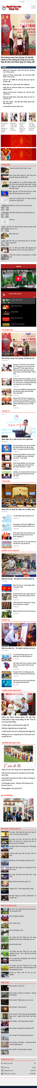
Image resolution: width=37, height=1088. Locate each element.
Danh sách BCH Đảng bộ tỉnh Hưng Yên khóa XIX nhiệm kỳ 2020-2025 (22, 176)
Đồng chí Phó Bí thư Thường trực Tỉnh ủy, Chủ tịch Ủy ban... (19, 93)
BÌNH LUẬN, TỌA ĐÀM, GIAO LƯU (11, 830)
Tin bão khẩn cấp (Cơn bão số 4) (13, 106)
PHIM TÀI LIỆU (5, 984)
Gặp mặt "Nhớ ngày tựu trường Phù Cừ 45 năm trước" (22, 870)
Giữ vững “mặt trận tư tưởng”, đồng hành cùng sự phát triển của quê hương (24, 665)
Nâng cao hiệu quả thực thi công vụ (24, 611)
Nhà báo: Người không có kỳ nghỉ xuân (14, 728)
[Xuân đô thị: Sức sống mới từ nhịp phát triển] (18, 756)
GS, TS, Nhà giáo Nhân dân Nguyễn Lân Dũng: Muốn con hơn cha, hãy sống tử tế (22, 249)
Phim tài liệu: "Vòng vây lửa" (18, 1009)
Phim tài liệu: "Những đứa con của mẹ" (21, 1001)
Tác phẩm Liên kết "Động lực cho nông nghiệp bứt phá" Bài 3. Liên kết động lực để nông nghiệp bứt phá (22, 969)
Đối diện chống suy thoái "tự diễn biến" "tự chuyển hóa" (22, 898)
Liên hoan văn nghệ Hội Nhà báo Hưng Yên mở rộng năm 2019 (22, 912)
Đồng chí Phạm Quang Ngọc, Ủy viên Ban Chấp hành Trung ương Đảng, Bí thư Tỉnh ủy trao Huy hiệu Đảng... (18, 719)
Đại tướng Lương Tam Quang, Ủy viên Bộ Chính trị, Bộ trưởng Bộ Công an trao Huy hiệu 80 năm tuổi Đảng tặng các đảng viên (18, 59)
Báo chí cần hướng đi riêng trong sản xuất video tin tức (22, 227)
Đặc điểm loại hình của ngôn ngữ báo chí (22, 212)
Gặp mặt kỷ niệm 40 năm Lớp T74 (19, 883)
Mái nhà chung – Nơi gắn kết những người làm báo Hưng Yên (19, 102)
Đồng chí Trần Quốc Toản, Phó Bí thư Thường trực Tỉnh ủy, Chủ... (19, 71)
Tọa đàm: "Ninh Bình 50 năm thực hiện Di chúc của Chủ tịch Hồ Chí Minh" (22, 835)
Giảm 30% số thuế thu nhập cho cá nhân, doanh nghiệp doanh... (19, 88)
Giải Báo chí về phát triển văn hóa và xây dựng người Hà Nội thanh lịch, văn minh (24, 473)
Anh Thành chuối (14, 925)
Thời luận (6, 481)
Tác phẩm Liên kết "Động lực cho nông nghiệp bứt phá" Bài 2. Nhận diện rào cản (22, 940)
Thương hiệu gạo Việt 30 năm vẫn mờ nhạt (22, 856)
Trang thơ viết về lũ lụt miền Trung (20, 168)
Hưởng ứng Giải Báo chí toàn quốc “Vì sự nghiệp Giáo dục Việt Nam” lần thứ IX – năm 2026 (24, 456)
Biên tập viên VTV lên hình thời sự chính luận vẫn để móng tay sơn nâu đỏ (22, 192)
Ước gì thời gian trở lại (16, 932)
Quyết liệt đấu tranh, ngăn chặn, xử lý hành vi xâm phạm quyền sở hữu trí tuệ (24, 595)
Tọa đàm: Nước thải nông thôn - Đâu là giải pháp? (22, 849)
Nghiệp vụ (6, 620)
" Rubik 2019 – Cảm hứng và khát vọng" (21, 890)
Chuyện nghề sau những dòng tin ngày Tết (15, 725)
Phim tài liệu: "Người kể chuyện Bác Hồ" (21, 1030)
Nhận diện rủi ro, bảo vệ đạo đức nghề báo (16, 84)
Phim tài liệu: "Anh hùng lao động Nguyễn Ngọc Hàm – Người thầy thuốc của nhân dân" (22, 1018)
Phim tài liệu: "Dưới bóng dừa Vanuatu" (21, 1037)
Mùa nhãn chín (13, 234)
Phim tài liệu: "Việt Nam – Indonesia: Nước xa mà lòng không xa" (22, 1045)
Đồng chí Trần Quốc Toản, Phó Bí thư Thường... (13, 127)
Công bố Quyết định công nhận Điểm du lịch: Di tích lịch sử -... (19, 97)
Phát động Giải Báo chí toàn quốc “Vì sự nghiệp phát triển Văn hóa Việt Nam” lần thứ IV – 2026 (24, 465)
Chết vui (12, 219)
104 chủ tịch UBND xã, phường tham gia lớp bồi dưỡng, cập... (19, 80)
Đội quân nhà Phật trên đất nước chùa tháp (22, 877)
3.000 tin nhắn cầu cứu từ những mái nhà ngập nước (18, 731)
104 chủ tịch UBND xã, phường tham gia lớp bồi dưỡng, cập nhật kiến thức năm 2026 (24, 391)
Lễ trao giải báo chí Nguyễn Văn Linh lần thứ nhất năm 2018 (22, 961)
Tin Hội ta (6, 411)
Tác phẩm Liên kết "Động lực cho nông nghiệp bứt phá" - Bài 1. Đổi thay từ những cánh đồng (22, 955)
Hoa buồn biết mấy (15, 946)
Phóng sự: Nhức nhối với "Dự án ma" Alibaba (22, 975)
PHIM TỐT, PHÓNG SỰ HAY (9, 907)
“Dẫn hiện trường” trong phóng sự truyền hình (22, 256)
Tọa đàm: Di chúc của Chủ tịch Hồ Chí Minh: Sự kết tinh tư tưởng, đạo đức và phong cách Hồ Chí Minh (22, 843)
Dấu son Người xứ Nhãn (16, 918)
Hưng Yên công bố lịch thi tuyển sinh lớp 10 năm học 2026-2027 (22, 199)
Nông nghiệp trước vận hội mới (12, 788)
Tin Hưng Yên (7, 330)
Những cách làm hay (10, 551)
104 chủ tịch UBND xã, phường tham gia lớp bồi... (32, 127)
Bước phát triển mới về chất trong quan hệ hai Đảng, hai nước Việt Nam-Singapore (24, 534)
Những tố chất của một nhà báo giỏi (20, 205)
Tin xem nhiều (5, 165)
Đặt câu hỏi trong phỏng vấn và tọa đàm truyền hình (22, 242)
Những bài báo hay (11, 743)
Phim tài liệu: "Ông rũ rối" (17, 987)
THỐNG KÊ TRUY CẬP (7, 1061)
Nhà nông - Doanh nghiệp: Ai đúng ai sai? (22, 862)
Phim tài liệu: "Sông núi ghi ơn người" (20, 1051)
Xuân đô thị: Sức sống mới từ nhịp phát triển (18, 770)
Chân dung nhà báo (11, 690)
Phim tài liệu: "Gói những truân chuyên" (21, 1023)
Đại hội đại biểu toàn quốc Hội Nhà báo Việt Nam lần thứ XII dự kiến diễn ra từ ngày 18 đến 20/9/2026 (24, 447)
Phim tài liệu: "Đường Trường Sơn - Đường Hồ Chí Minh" (22, 995)
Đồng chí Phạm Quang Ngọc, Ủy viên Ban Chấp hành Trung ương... (19, 75)
